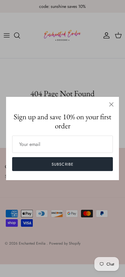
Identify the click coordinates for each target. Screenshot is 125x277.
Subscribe (62, 164)
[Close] (111, 104)
